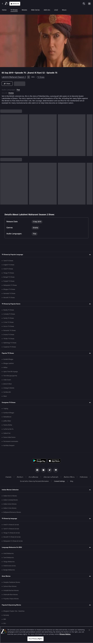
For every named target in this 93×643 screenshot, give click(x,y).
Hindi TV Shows (8, 269)
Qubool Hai (6, 433)
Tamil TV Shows (8, 261)
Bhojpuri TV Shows (9, 289)
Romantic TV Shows (9, 330)
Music (64, 10)
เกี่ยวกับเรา (19, 477)
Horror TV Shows (8, 326)
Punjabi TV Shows (8, 281)
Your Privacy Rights (35, 639)
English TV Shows (8, 265)
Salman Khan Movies (10, 586)
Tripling (5, 409)
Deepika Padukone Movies (11, 582)
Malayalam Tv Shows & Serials (13, 541)
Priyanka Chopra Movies (11, 599)
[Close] (87, 630)
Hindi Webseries (8, 553)
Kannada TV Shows (9, 293)
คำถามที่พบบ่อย (32, 477)
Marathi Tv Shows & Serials (12, 537)
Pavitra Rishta (7, 425)
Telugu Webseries (9, 562)
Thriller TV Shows (8, 339)
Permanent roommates (10, 441)
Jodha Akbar (7, 421)
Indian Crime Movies (9, 508)
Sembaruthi (7, 392)
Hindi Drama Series (9, 566)
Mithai (5, 367)
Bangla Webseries (9, 570)
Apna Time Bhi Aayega (10, 372)
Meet (5, 396)
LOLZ (56, 10)
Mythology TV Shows (9, 343)
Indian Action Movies (10, 504)
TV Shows (14, 10)
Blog (70, 481)
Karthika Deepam (8, 445)
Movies (24, 10)
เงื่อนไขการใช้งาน (68, 477)
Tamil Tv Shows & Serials (11, 529)
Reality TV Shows (8, 310)
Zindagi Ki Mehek (8, 388)
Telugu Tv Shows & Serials (11, 533)
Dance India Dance (9, 437)
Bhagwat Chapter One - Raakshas (13, 611)
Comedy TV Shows (9, 314)
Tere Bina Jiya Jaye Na (10, 376)
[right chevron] (2, 134)
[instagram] (42, 470)
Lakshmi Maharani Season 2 (14, 76)
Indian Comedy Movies (10, 500)
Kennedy (6, 615)
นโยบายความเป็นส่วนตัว (50, 477)
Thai (18, 89)
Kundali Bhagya (8, 359)
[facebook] (36, 470)
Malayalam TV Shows (10, 285)
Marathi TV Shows (9, 298)
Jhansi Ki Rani (7, 384)
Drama (11, 92)
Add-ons (47, 10)
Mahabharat (7, 417)
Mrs (4, 623)
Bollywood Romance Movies (12, 512)
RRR (4, 619)
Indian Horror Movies (10, 496)
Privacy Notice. (65, 634)
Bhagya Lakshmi (8, 363)
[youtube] (55, 470)
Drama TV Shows (8, 335)
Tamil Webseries (8, 558)
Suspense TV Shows (9, 347)
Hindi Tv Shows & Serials (11, 525)
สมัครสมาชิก (16, 4)
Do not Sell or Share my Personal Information (33, 481)
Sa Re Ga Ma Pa (8, 429)
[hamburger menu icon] (89, 3)
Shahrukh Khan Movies (10, 595)
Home (4, 10)
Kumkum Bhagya (8, 413)
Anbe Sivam (7, 380)
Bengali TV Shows (9, 277)
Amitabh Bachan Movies (11, 590)
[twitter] (48, 470)
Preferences (83, 477)
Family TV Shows (8, 318)
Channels (8, 477)
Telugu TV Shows (8, 273)
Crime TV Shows (8, 322)
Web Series (35, 10)
